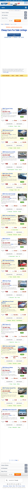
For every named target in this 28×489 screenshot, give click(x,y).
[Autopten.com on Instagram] (12, 484)
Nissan (14, 384)
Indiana (10, 363)
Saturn (16, 342)
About (14, 486)
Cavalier (19, 211)
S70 (18, 189)
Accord (18, 148)
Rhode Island (12, 256)
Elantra (18, 276)
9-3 (19, 256)
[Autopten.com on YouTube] (16, 484)
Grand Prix (19, 405)
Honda (15, 148)
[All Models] (14, 15)
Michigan (9, 320)
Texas (11, 276)
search (18, 20)
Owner (10, 113)
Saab (17, 256)
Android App (5, 486)
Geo (16, 297)
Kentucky (10, 211)
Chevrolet (15, 211)
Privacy (19, 486)
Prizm (19, 297)
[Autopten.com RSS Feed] (20, 484)
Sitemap (10, 486)
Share (27, 2)
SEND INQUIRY (19, 123)
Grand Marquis (19, 320)
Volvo (15, 189)
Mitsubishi (15, 427)
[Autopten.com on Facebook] (7, 484)
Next (16, 460)
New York (12, 342)
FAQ (16, 486)
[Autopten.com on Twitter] (14, 484)
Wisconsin (12, 297)
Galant (19, 427)
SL (19, 342)
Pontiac (14, 405)
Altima (18, 384)
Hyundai (14, 276)
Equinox (19, 234)
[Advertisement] (14, 53)
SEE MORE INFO (9, 123)
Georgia (11, 189)
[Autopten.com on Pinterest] (10, 484)
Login (26, 3)
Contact (23, 486)
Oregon (11, 148)
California (11, 126)
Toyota (15, 126)
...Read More (5, 72)
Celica (19, 126)
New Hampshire (11, 169)
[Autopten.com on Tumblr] (18, 484)
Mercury (13, 320)
